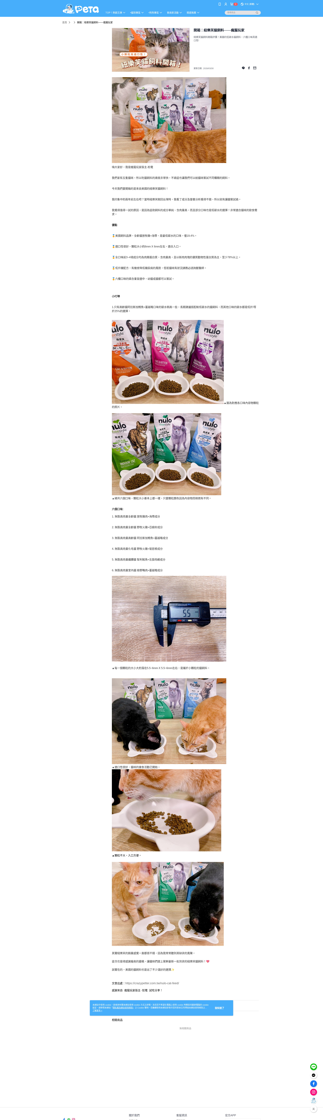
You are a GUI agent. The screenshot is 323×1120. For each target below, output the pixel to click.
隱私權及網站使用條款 (123, 1008)
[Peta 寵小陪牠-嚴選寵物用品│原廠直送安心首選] (81, 8)
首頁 (64, 22)
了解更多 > (97, 1010)
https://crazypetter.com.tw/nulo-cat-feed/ (152, 983)
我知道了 (219, 1008)
